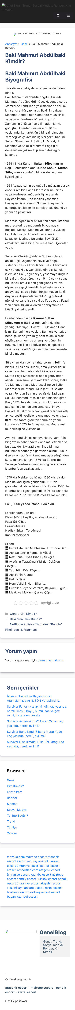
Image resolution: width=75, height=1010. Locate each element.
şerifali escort (49, 865)
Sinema (12, 804)
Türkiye (12, 827)
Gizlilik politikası (16, 1001)
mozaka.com (16, 857)
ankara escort (34, 887)
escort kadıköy (27, 861)
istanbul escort (27, 896)
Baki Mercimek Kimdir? (26, 619)
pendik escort (26, 879)
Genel (14, 613)
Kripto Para (14, 792)
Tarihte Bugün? (17, 815)
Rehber (12, 798)
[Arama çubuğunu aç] (58, 15)
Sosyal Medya (17, 809)
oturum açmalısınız (51, 660)
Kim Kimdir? (28, 613)
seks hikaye (15, 887)
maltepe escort (36, 857)
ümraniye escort (28, 865)
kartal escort (53, 887)
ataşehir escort (49, 870)
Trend (11, 821)
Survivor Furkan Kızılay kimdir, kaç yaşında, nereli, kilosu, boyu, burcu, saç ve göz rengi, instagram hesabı (37, 711)
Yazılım (12, 833)
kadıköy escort (41, 874)
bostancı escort (18, 892)
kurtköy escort (47, 879)
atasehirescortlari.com (22, 870)
